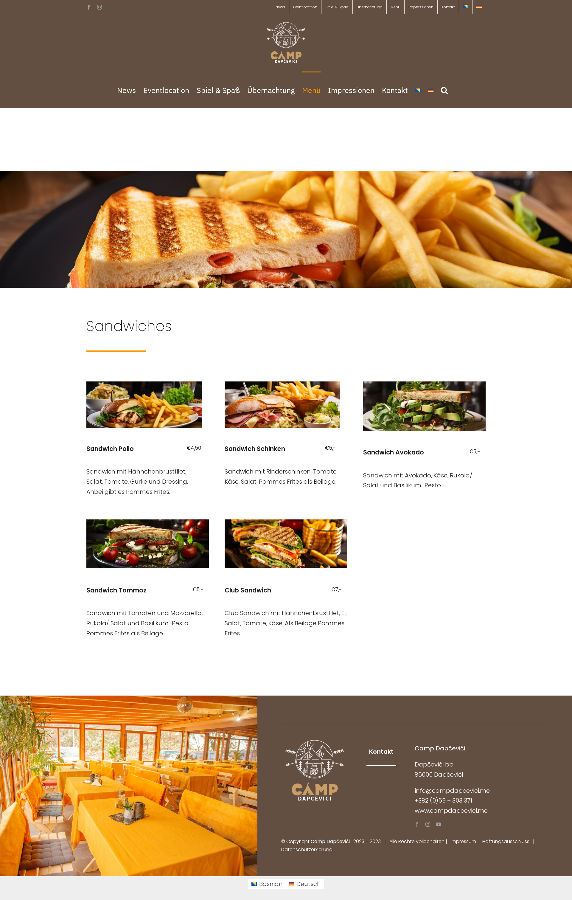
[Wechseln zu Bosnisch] (465, 7)
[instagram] (427, 824)
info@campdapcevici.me (452, 790)
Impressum (463, 841)
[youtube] (438, 824)
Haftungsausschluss (505, 841)
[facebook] (417, 824)
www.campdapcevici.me (451, 810)
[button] (444, 90)
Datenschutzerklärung (306, 849)
